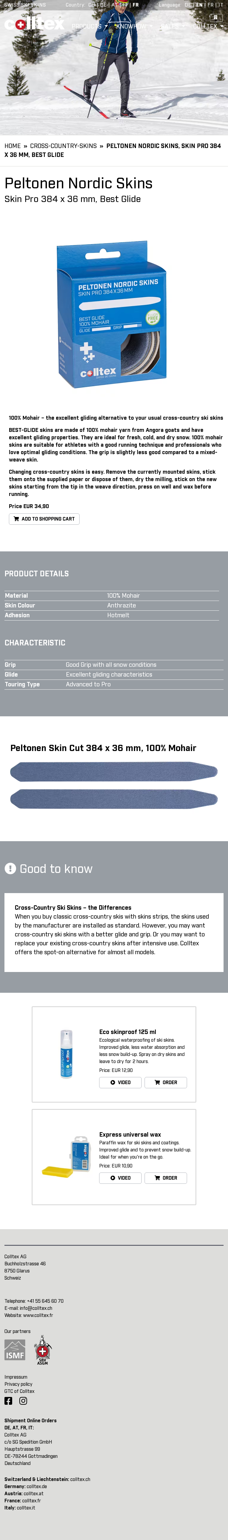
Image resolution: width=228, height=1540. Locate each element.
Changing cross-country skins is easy (56, 472)
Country (75, 5)
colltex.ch (80, 1479)
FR (136, 5)
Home (12, 146)
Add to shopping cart (47, 519)
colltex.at (34, 1493)
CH (91, 5)
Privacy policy (18, 1384)
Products (87, 27)
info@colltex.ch (36, 1308)
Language (169, 5)
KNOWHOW (132, 27)
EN (199, 5)
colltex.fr (31, 1500)
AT (115, 5)
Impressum (15, 1377)
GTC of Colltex (19, 1391)
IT (125, 5)
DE (103, 5)
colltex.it (26, 1508)
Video (124, 1082)
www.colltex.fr (38, 1315)
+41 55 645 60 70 (45, 1301)
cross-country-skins (63, 146)
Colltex (205, 27)
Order (169, 1082)
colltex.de (37, 1486)
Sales (170, 27)
